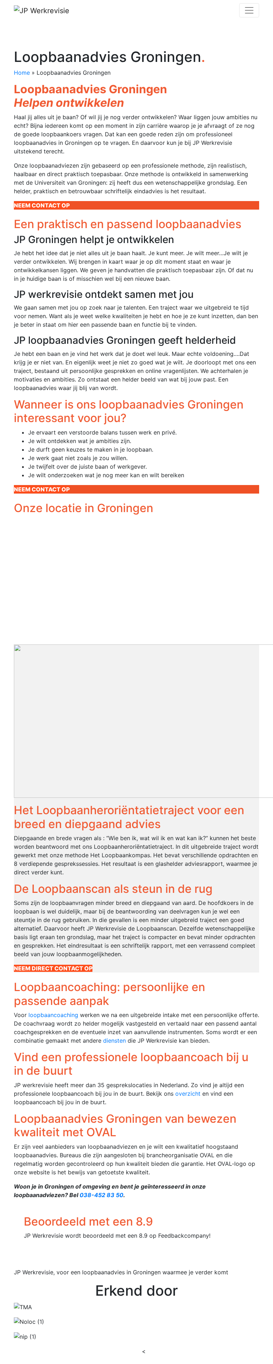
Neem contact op (42, 205)
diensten (114, 1040)
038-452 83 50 (101, 1195)
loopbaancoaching (53, 1014)
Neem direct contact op (53, 968)
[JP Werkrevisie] (41, 10)
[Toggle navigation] (249, 10)
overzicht (187, 1093)
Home (22, 72)
